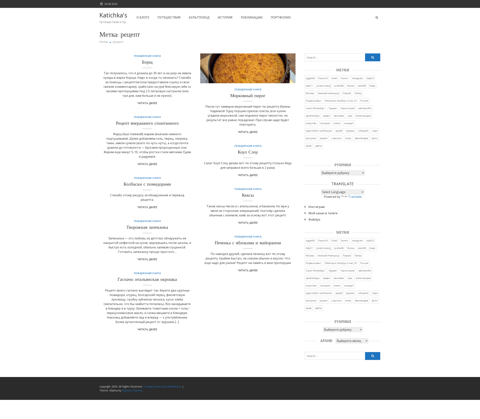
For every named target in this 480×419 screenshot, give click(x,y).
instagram (357, 78)
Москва (310, 93)
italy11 (309, 85)
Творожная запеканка (147, 227)
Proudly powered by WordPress (162, 386)
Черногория (347, 108)
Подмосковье (313, 100)
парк (375, 130)
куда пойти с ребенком (319, 130)
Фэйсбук (314, 219)
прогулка (311, 138)
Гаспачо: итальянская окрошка (147, 279)
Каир (372, 85)
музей (339, 130)
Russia (350, 85)
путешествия (169, 17)
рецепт (324, 138)
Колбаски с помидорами (147, 184)
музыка (350, 130)
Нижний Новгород (328, 93)
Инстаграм (316, 207)
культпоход (199, 17)
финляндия (361, 138)
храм (308, 145)
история (225, 17)
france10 (323, 78)
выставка (339, 115)
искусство (311, 123)
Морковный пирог (248, 96)
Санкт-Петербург (315, 108)
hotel (334, 78)
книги (337, 123)
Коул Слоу (248, 152)
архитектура (313, 115)
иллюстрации (363, 115)
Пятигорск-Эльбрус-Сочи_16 (340, 100)
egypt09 (310, 78)
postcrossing (324, 85)
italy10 (370, 78)
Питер (358, 93)
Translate (355, 197)
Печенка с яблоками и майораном (248, 243)
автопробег (364, 108)
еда (350, 115)
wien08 (362, 85)
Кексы (248, 195)
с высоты (336, 138)
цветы (318, 145)
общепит (363, 130)
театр (348, 138)
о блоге (142, 17)
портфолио (281, 17)
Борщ (147, 62)
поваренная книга (147, 56)
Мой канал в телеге (323, 213)
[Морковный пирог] (248, 68)
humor (344, 78)
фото (375, 138)
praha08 (339, 85)
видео (326, 115)
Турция (332, 108)
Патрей (347, 93)
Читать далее (147, 103)
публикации (251, 17)
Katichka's (113, 15)
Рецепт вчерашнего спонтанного (147, 123)
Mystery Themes (132, 390)
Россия (364, 100)
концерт (348, 123)
